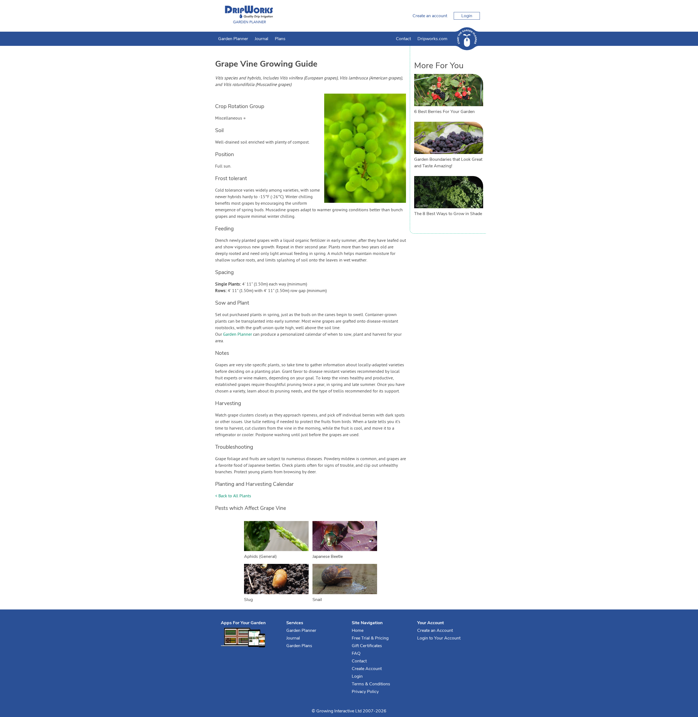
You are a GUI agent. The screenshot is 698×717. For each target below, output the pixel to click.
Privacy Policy (365, 692)
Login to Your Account (439, 638)
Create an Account (435, 630)
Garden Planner (233, 39)
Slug (248, 600)
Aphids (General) (260, 557)
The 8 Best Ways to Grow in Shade (448, 214)
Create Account (367, 669)
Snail (317, 600)
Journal (261, 39)
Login (466, 16)
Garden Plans (299, 646)
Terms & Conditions (371, 684)
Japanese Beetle (327, 557)
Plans (280, 39)
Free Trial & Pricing (370, 638)
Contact (403, 39)
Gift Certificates (367, 646)
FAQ (356, 653)
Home (357, 630)
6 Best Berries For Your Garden (444, 112)
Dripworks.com (432, 39)
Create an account (430, 16)
